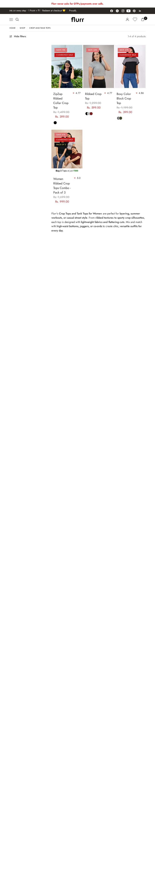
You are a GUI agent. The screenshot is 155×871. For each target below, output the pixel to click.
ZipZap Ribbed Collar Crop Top (60, 101)
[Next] (79, 66)
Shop (22, 28)
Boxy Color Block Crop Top (124, 98)
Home (12, 28)
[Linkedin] (140, 11)
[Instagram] (123, 11)
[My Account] (127, 19)
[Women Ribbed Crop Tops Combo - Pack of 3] (66, 151)
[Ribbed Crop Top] (98, 66)
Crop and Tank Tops (39, 28)
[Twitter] (117, 11)
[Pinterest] (134, 11)
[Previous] (54, 66)
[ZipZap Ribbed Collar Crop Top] (66, 66)
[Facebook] (111, 11)
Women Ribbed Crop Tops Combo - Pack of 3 (62, 186)
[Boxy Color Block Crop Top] (130, 66)
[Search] (17, 19)
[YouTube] (128, 11)
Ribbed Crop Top (93, 96)
